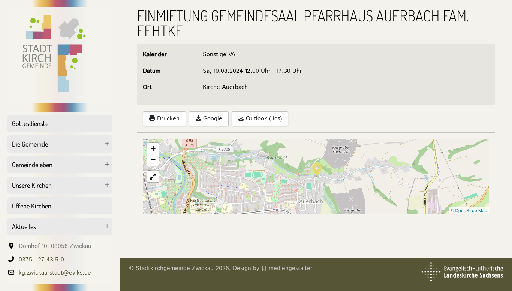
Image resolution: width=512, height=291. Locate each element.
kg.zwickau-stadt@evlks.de (55, 272)
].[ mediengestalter (287, 268)
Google (211, 118)
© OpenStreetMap (469, 210)
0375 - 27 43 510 (41, 259)
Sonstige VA (219, 54)
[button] (317, 168)
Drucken (167, 118)
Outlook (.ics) (263, 118)
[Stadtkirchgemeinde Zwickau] (59, 55)
